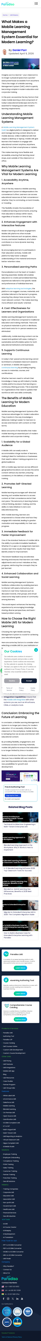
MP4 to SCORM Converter (12, 1255)
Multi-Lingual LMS (9, 1129)
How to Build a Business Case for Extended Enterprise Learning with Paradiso (18, 935)
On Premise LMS (9, 1113)
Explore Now (20, 1019)
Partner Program (9, 1084)
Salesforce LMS (8, 1102)
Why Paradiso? (8, 1266)
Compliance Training (11, 1161)
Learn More (20, 968)
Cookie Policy (32, 689)
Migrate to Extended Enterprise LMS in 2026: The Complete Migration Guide (20, 913)
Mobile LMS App (8, 1071)
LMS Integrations (9, 1068)
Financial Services (9, 1213)
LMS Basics (14, 15)
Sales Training (8, 1168)
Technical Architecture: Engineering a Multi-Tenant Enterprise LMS (19, 825)
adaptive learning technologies (18, 288)
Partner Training (9, 1174)
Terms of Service (7, 1337)
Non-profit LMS (8, 1202)
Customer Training (10, 1171)
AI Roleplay (7, 1230)
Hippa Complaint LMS (11, 1143)
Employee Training (10, 1154)
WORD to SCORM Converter (13, 1252)
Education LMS (8, 1196)
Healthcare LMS (9, 1209)
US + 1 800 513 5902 (12, 1287)
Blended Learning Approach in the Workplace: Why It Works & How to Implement (18, 847)
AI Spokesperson (9, 1234)
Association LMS (9, 1199)
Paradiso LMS (8, 1033)
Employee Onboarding (11, 1157)
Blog (4, 1074)
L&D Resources (8, 1078)
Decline (12, 681)
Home (5, 15)
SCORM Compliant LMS (11, 1123)
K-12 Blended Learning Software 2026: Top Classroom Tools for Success (19, 869)
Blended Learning (9, 1109)
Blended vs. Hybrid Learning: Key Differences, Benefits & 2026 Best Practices (18, 891)
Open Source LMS (9, 1116)
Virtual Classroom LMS (11, 1140)
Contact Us (7, 1270)
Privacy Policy (17, 1337)
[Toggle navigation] (36, 3)
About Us (6, 1273)
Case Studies (8, 1081)
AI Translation (8, 1237)
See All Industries (9, 1216)
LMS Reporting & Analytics (12, 1136)
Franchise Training (10, 1178)
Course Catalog (9, 1043)
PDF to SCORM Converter (12, 1248)
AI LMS (5, 1224)
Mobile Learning (9, 1106)
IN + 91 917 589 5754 (12, 1294)
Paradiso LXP (7, 1040)
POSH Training (8, 1164)
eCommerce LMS (9, 1099)
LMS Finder (7, 1258)
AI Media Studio (8, 1146)
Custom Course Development (14, 1053)
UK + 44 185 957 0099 (13, 1290)
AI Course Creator (9, 1227)
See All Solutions (9, 1181)
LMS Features (8, 1064)
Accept (29, 681)
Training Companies (10, 1189)
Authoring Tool (8, 1036)
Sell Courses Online (10, 1046)
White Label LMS (9, 1096)
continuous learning (10, 367)
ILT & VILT (6, 1126)
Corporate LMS (8, 1192)
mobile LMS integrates (16, 699)
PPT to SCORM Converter (12, 1245)
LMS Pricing (7, 1061)
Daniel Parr (20, 50)
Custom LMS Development (13, 1050)
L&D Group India (9, 1088)
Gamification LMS (9, 1119)
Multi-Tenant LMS (9, 1133)
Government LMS (9, 1206)
